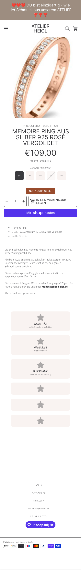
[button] (5, 28)
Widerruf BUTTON (38, 516)
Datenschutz (38, 493)
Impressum (38, 500)
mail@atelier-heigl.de (55, 287)
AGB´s (39, 485)
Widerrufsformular (38, 508)
